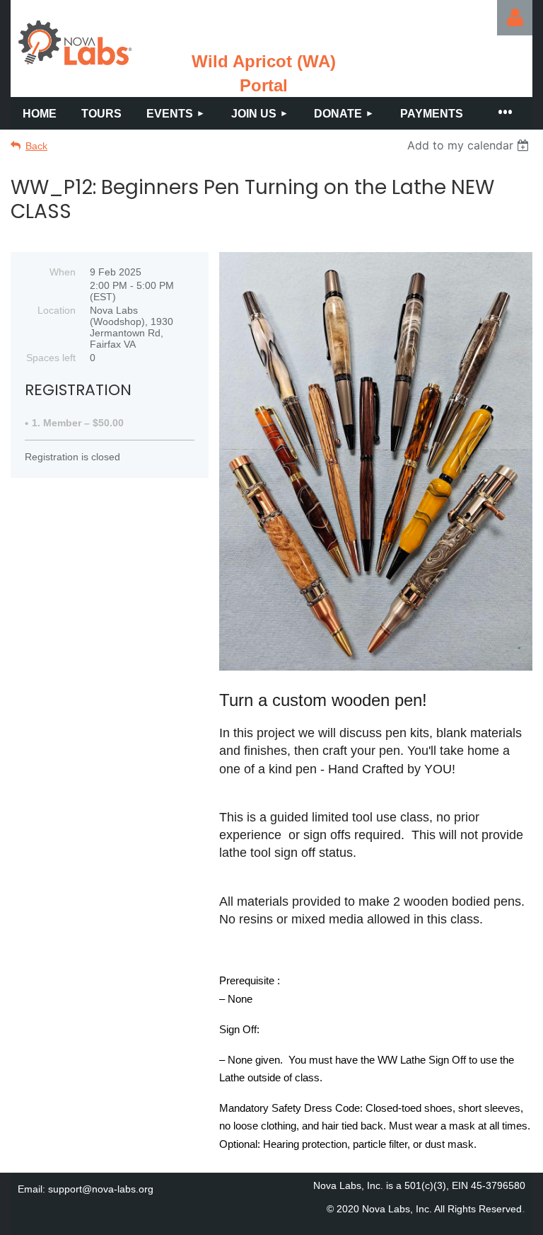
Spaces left (51, 357)
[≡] (504, 113)
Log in (514, 17)
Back (36, 146)
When (62, 272)
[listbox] (469, 145)
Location (56, 310)
